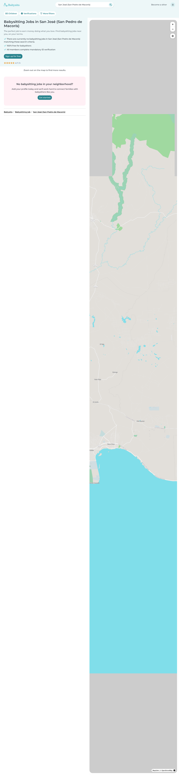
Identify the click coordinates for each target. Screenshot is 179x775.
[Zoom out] (172, 29)
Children (12, 13)
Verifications (29, 13)
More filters (48, 13)
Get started (44, 97)
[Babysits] (11, 5)
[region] (133, 396)
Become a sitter (159, 5)
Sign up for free (13, 56)
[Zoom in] (172, 24)
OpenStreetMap (167, 770)
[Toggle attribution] (174, 770)
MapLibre (156, 770)
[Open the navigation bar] (172, 4)
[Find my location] (172, 36)
